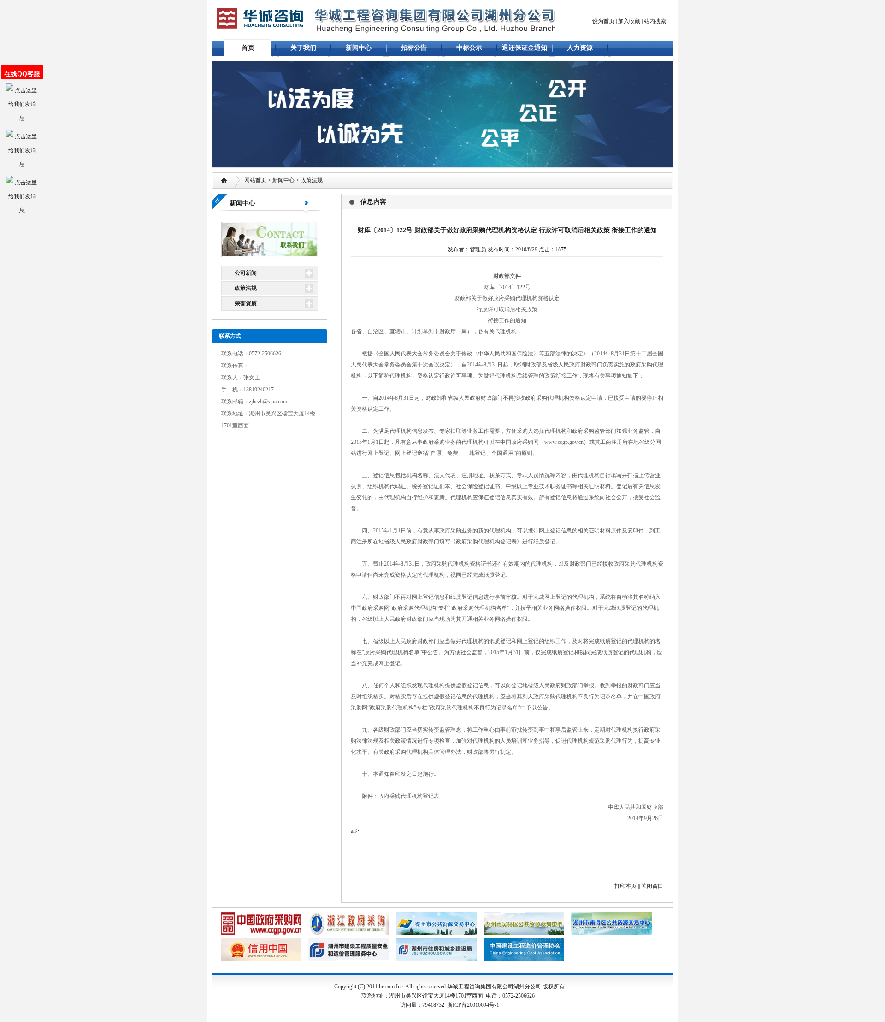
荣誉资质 (246, 303)
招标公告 (414, 47)
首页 (248, 47)
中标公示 (469, 47)
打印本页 (625, 886)
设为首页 (603, 21)
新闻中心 (359, 47)
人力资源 (580, 47)
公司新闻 (246, 273)
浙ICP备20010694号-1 (473, 1005)
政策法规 (312, 180)
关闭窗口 (652, 886)
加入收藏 (629, 21)
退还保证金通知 (524, 47)
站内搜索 (655, 21)
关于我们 (303, 47)
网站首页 (255, 180)
